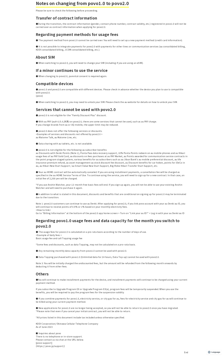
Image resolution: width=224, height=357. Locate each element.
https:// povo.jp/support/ (50, 346)
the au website (128, 102)
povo (39, 95)
